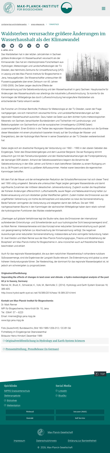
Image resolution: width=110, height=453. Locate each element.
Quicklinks (10, 385)
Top (102, 374)
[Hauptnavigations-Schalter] (103, 8)
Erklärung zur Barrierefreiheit (82, 440)
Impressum (19, 440)
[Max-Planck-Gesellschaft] (42, 432)
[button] (106, 78)
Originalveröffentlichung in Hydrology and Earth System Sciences (45, 340)
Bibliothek (12, 400)
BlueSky (62, 395)
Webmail (30, 412)
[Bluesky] (12, 46)
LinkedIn (62, 391)
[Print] (46, 46)
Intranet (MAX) (80, 412)
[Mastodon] (20, 46)
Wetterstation (13, 405)
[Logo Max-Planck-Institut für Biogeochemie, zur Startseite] (50, 7)
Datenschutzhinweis (46, 440)
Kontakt (29, 418)
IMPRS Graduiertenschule (17, 391)
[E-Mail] (38, 46)
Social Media (63, 385)
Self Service (80, 418)
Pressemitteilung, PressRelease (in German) (32, 349)
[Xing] (29, 46)
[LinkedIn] (3, 46)
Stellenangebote (12, 395)
